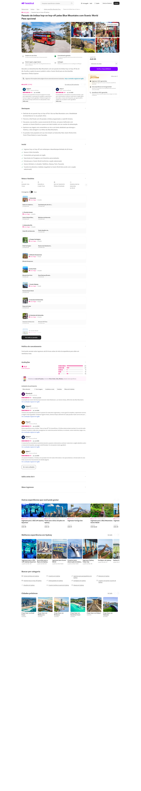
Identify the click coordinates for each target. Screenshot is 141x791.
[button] (46, 37)
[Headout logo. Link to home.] (28, 3)
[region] (33, 510)
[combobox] (57, 3)
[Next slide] (85, 84)
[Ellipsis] (41, 9)
